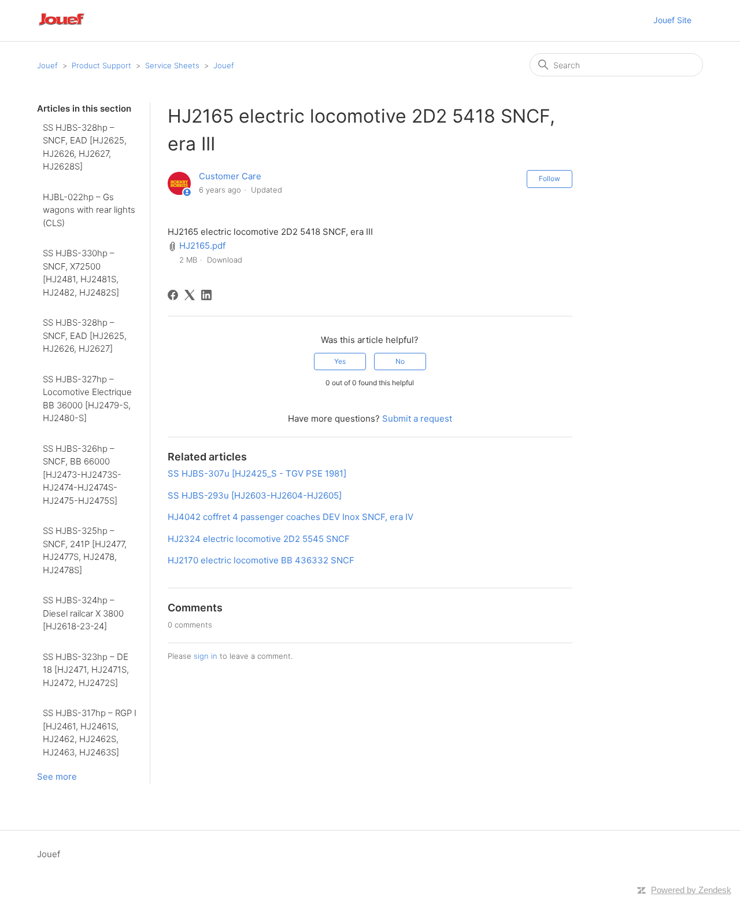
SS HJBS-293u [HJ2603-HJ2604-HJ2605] (255, 495)
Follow (549, 178)
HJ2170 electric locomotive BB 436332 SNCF (261, 560)
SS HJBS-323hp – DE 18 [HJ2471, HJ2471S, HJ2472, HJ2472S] (86, 669)
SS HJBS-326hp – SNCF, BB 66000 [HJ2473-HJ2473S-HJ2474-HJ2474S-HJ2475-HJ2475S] (82, 474)
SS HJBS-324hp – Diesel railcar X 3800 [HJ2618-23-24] (83, 613)
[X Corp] (189, 295)
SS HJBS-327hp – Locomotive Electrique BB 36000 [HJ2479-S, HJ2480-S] (87, 399)
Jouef (47, 65)
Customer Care (230, 176)
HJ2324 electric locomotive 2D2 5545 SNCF (259, 538)
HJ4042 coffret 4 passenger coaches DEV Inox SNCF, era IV (290, 516)
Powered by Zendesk (691, 890)
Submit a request (417, 418)
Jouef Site (672, 20)
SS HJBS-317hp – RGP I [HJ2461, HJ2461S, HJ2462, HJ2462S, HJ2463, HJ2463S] (89, 732)
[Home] (77, 26)
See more (57, 776)
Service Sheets (172, 65)
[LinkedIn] (206, 295)
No (400, 361)
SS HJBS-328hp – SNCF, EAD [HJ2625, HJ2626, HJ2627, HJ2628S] (85, 147)
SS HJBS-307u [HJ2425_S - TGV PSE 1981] (257, 473)
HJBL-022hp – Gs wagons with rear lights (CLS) (89, 209)
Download (224, 259)
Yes (340, 361)
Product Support (101, 65)
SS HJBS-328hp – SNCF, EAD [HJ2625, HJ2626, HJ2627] (85, 335)
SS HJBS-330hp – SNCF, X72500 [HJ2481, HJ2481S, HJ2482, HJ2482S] (81, 273)
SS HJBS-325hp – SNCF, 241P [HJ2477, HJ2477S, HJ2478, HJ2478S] (85, 550)
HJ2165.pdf (202, 245)
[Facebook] (173, 295)
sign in (205, 656)
